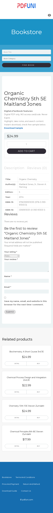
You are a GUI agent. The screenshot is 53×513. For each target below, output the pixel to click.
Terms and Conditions (25, 477)
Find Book (27, 65)
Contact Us (26, 491)
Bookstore (7, 477)
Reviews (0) (37, 168)
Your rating (10, 252)
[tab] (14, 168)
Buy (38, 363)
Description (14, 168)
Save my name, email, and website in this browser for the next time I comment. (25, 303)
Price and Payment (10, 484)
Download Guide (9, 491)
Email (7, 287)
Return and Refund (31, 484)
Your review (11, 259)
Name (8, 276)
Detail (16, 363)
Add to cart (26, 151)
